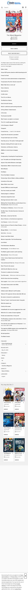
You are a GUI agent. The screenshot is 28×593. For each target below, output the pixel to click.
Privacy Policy (14, 577)
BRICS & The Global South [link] (19, 453)
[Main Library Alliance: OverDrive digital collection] (14, 3)
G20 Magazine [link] (7, 453)
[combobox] (11, 7)
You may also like (6, 385)
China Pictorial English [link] (8, 402)
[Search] (2, 7)
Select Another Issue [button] (13, 53)
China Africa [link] (18, 402)
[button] (14, 44)
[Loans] (23, 7)
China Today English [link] (8, 428)
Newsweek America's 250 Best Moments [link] (19, 428)
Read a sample (14, 48)
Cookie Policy (18, 589)
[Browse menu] (25, 7)
